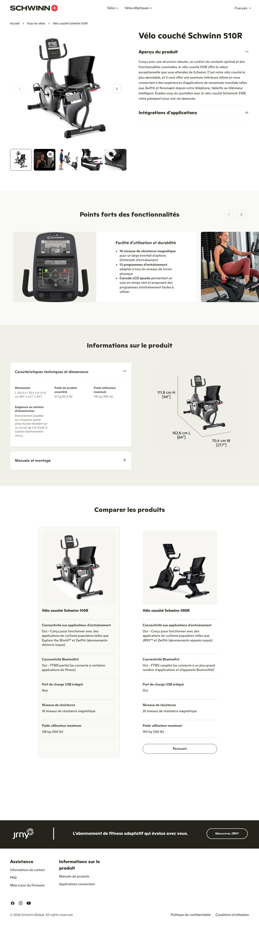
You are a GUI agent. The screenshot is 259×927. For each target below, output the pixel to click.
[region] (129, 643)
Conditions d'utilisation (232, 915)
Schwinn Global (32, 915)
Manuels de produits (74, 876)
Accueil (15, 23)
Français (241, 8)
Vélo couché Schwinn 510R (65, 610)
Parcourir (180, 749)
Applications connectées (77, 884)
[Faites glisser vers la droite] (117, 89)
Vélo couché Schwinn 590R (166, 610)
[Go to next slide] (241, 214)
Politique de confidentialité (191, 915)
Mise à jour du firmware (27, 885)
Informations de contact (27, 870)
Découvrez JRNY (227, 833)
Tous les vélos (36, 23)
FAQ (13, 877)
